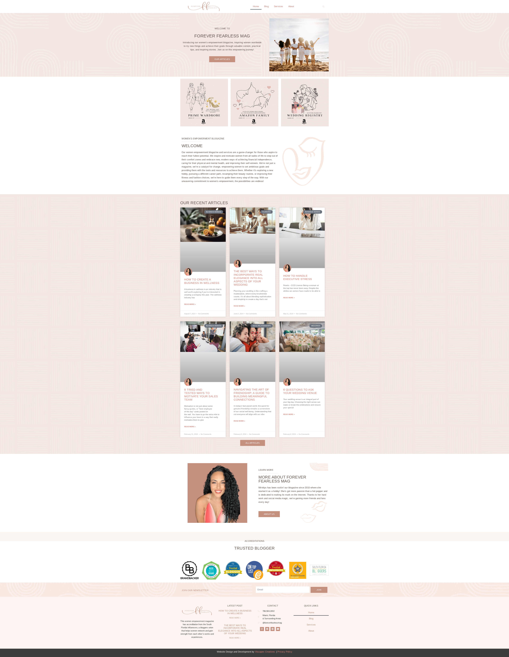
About (291, 6)
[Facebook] (267, 629)
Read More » (190, 304)
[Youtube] (278, 629)
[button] (324, 6)
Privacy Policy (284, 652)
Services (278, 6)
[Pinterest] (273, 629)
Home (256, 6)
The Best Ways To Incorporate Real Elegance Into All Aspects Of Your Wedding (248, 278)
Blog (266, 6)
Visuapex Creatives (265, 652)
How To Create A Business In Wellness (235, 612)
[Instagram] (262, 629)
